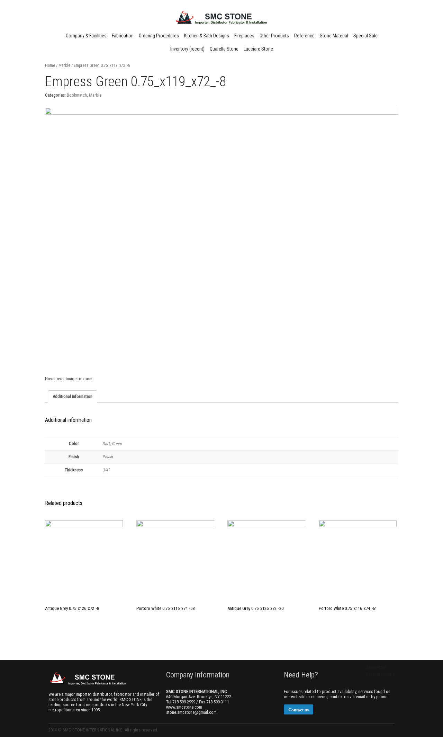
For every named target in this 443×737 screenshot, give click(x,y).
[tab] (72, 396)
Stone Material (334, 35)
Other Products (274, 35)
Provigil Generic (380, 674)
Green (117, 443)
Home (50, 65)
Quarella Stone (224, 49)
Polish (107, 456)
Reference (304, 35)
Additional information (72, 396)
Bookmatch (77, 95)
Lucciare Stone (258, 49)
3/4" (105, 470)
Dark (106, 443)
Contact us (298, 709)
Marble (64, 65)
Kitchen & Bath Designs (206, 35)
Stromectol (376, 667)
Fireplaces (244, 35)
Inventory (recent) (187, 49)
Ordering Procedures (159, 35)
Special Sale (365, 35)
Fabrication (123, 35)
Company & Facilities (86, 35)
